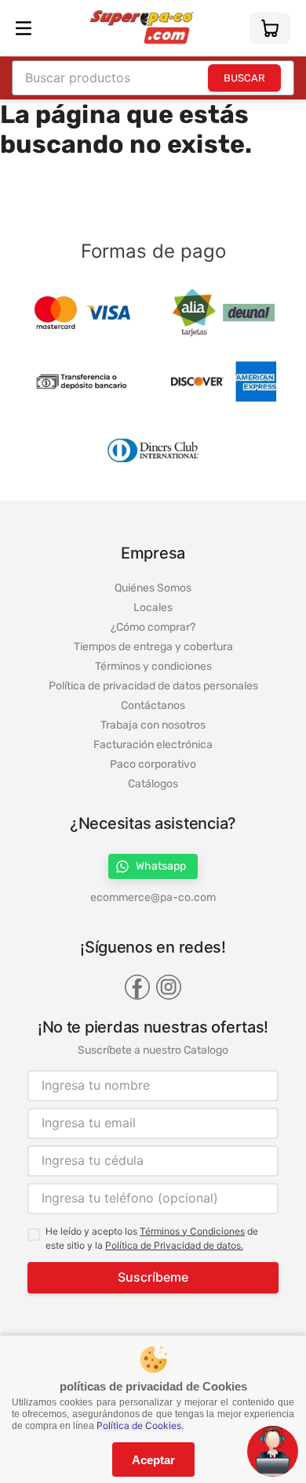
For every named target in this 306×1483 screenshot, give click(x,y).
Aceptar (153, 1460)
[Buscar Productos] (244, 78)
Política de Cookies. (140, 1425)
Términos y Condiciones (192, 1231)
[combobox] (153, 78)
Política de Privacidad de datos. (174, 1245)
